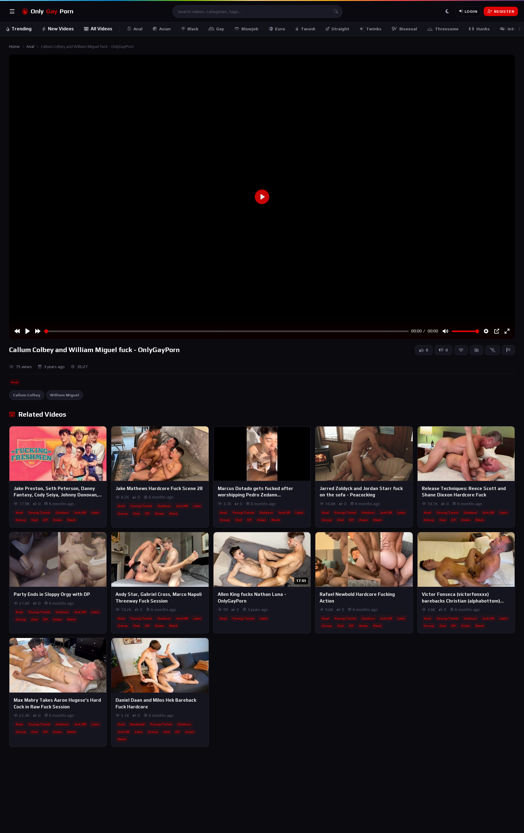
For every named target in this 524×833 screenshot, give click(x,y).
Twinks (373, 28)
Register (504, 11)
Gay (220, 28)
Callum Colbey (26, 395)
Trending (22, 28)
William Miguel (64, 395)
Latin (95, 512)
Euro (280, 28)
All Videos (101, 28)
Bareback (137, 724)
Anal (138, 28)
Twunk (308, 28)
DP (45, 520)
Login (471, 11)
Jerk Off (80, 512)
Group (21, 520)
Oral (34, 520)
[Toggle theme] (447, 11)
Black (192, 28)
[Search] (336, 11)
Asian (165, 28)
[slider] (226, 331)
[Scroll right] (519, 29)
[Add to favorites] (101, 433)
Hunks (483, 28)
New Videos (61, 28)
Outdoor (62, 512)
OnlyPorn (52, 11)
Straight (340, 28)
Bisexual (408, 28)
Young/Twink (39, 512)
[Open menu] (12, 11)
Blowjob (249, 28)
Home (14, 46)
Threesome (446, 28)
